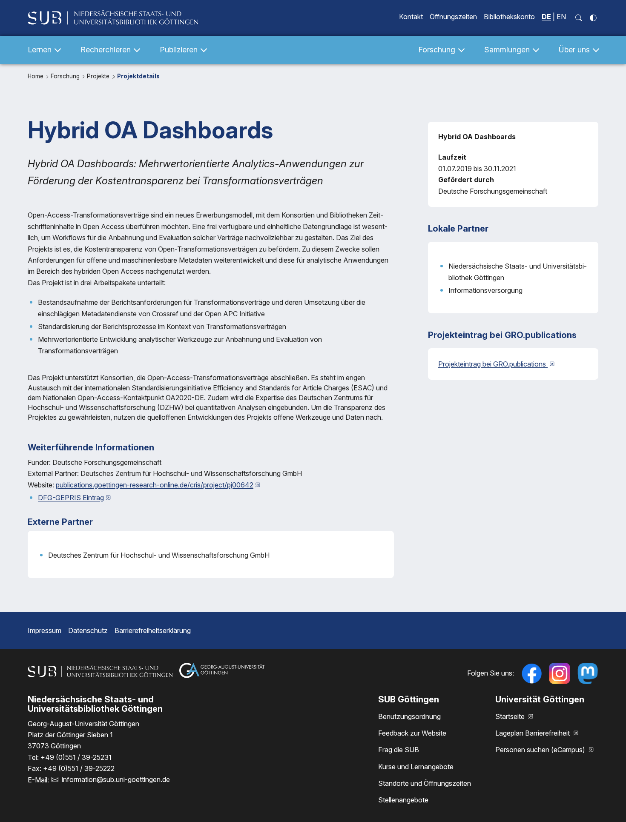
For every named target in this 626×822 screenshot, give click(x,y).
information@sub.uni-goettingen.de (116, 779)
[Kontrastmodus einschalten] (593, 18)
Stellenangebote (403, 800)
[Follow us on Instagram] (559, 673)
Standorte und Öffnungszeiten (424, 783)
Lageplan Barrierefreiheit (533, 733)
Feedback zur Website (412, 733)
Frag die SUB (398, 749)
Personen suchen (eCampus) (541, 749)
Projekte (99, 76)
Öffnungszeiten (453, 16)
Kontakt (411, 16)
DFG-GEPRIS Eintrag (71, 497)
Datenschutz (88, 630)
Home (36, 76)
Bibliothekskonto (509, 16)
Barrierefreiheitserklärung (153, 630)
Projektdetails (138, 76)
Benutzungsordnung (409, 716)
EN (561, 16)
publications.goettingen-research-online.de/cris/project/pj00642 (154, 485)
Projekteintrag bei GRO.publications (493, 364)
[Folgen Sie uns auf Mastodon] (587, 673)
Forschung (66, 76)
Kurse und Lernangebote (416, 766)
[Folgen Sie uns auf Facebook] (531, 673)
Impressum (44, 630)
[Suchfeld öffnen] (579, 18)
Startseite (510, 716)
